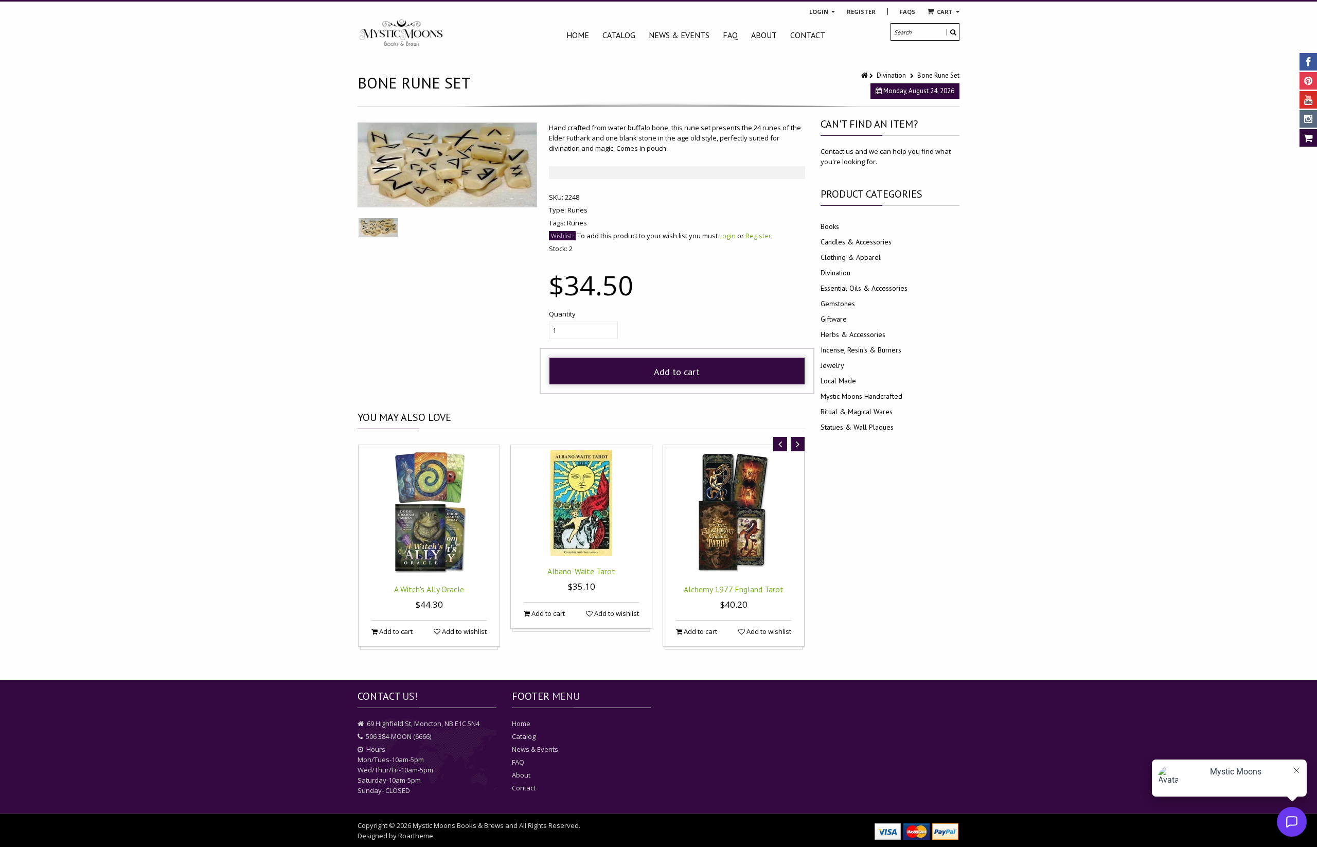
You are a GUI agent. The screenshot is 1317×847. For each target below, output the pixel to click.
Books (830, 226)
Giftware (834, 319)
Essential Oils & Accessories (864, 288)
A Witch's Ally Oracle (429, 589)
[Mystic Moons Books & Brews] (401, 33)
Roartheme (415, 835)
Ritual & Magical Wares (857, 411)
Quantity (562, 314)
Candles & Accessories (856, 241)
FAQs (907, 11)
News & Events (679, 35)
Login (819, 11)
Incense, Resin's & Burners (861, 350)
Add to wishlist (463, 631)
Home (577, 35)
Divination (891, 75)
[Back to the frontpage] (865, 75)
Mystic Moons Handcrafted (861, 396)
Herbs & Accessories (853, 334)
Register (861, 11)
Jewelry (832, 365)
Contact (807, 35)
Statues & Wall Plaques (857, 427)
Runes (577, 210)
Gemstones (838, 303)
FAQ (730, 35)
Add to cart (677, 372)
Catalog (618, 35)
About (764, 35)
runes (577, 222)
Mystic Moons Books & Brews (458, 825)
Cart (944, 11)
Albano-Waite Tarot (581, 571)
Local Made (838, 380)
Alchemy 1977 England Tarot (734, 589)
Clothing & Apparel (851, 257)
